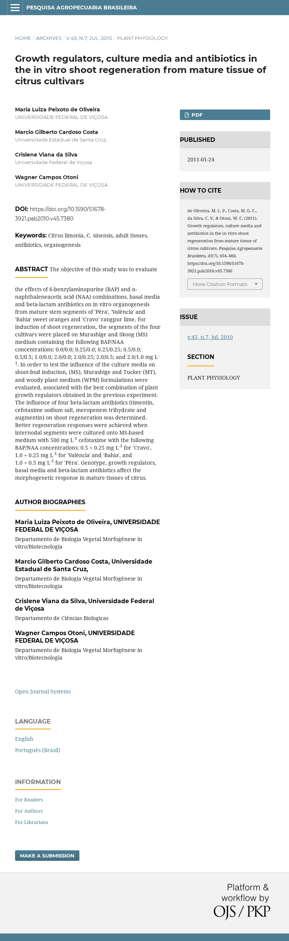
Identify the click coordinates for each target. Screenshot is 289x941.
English (24, 738)
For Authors (29, 810)
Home (23, 38)
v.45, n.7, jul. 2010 (89, 38)
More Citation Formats (220, 284)
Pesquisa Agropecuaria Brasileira (81, 7)
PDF (196, 115)
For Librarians (31, 822)
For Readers (29, 799)
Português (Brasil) (37, 750)
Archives (49, 38)
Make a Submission (47, 856)
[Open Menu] (15, 7)
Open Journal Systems (43, 691)
